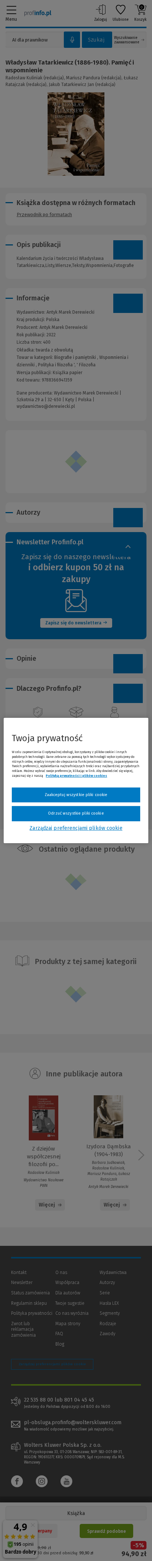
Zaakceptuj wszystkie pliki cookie (76, 794)
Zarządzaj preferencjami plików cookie (76, 828)
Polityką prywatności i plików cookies (76, 776)
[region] (76, 780)
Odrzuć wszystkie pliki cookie (76, 813)
